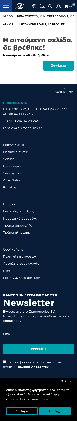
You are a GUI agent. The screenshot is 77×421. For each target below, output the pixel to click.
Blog (6, 270)
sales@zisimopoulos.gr (24, 128)
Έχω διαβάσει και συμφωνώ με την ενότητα (32, 364)
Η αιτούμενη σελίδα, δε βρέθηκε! (42, 24)
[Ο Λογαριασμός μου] (58, 6)
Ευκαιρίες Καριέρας (18, 211)
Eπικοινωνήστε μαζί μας (21, 277)
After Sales (11, 180)
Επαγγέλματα (13, 144)
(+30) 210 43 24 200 (23, 120)
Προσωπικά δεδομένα (20, 218)
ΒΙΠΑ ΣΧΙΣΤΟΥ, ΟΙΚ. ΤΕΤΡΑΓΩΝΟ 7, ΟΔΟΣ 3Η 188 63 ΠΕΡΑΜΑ (36, 111)
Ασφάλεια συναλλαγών (21, 263)
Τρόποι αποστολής (17, 225)
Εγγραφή (38, 349)
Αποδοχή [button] (55, 411)
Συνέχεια (58, 65)
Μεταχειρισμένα (15, 152)
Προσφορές (12, 166)
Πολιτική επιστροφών (19, 256)
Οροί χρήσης (13, 249)
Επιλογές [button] (22, 411)
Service (9, 159)
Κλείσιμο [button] (66, 381)
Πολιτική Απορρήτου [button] (34, 399)
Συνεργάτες (12, 173)
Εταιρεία (9, 204)
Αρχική (8, 24)
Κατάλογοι (11, 187)
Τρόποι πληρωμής (17, 232)
